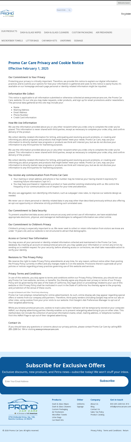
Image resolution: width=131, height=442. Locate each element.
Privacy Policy (96, 430)
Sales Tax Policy (97, 412)
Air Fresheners (58, 412)
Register (123, 13)
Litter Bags (56, 417)
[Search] (69, 10)
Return (125, 430)
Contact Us (95, 409)
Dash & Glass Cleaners (61, 406)
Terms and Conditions (112, 430)
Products (56, 399)
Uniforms (81, 404)
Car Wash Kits (58, 420)
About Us (94, 404)
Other (80, 399)
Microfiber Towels (59, 414)
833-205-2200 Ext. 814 (119, 404)
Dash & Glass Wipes (60, 404)
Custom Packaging (60, 409)
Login (128, 14)
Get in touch (116, 399)
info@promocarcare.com (120, 406)
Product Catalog (97, 414)
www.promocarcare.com (47, 329)
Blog (92, 406)
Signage (80, 406)
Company (95, 399)
